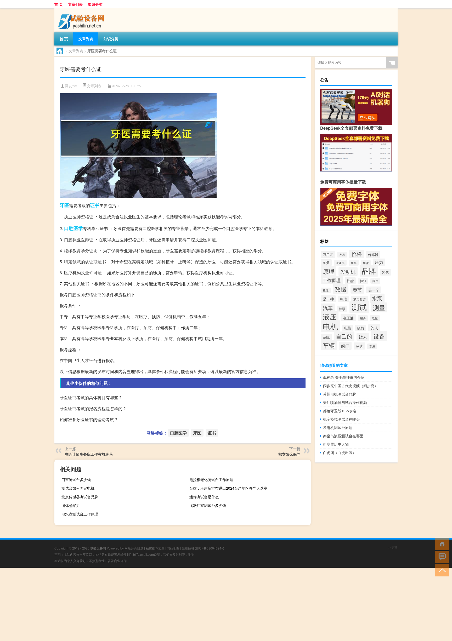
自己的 (344, 336)
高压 (372, 346)
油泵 (342, 308)
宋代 (385, 272)
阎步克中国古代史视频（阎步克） (350, 385)
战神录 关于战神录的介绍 (343, 377)
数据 (340, 289)
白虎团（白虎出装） (339, 452)
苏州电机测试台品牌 (339, 394)
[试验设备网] (81, 10)
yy (75, 86)
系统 (326, 337)
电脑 (347, 327)
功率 (354, 263)
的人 (374, 327)
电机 (330, 325)
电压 (375, 318)
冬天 (326, 262)
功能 (366, 263)
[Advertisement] (157, 604)
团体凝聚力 (70, 505)
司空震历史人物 (336, 444)
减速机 (340, 263)
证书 (94, 205)
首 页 (58, 4)
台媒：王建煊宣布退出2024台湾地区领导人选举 (228, 488)
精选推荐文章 (155, 548)
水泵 (377, 298)
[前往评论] (441, 557)
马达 (359, 346)
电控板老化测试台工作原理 (211, 479)
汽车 (328, 308)
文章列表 (75, 4)
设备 (379, 336)
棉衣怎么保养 (289, 454)
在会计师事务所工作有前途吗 (88, 454)
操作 (375, 281)
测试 (359, 306)
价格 (356, 253)
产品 (342, 255)
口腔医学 (73, 228)
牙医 (64, 205)
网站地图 (173, 548)
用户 (363, 318)
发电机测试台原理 (337, 427)
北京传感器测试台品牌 (79, 496)
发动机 (348, 271)
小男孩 (393, 547)
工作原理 (332, 280)
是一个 (373, 290)
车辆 (329, 345)
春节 (357, 289)
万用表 (328, 254)
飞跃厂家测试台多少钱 (207, 505)
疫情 (360, 327)
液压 (329, 317)
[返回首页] (441, 544)
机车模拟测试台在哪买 (341, 419)
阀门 (345, 346)
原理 (328, 271)
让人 (363, 337)
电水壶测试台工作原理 (79, 514)
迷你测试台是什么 (204, 496)
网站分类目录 (134, 548)
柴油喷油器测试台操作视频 (345, 402)
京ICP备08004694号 (209, 548)
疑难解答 (188, 548)
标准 (343, 298)
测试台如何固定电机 (77, 488)
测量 (379, 307)
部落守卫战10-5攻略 (339, 410)
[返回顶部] (441, 570)
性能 (350, 280)
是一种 (328, 298)
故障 (326, 290)
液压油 (348, 317)
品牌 (369, 271)
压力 (379, 262)
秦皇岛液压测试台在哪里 (343, 435)
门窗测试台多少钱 (76, 479)
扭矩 (363, 280)
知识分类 (95, 4)
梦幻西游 (359, 299)
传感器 (373, 254)
